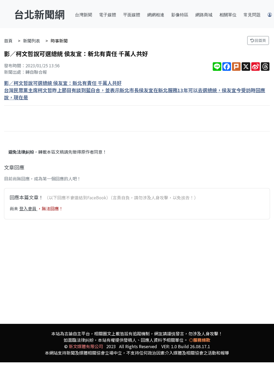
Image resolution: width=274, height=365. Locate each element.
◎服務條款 (199, 340)
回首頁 (260, 40)
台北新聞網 (39, 14)
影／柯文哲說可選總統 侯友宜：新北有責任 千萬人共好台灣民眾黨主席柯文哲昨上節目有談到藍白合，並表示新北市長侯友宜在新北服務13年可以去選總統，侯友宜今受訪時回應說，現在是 (134, 90)
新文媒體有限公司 (86, 346)
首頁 (8, 40)
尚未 (14, 208)
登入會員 (28, 208)
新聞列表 (31, 40)
